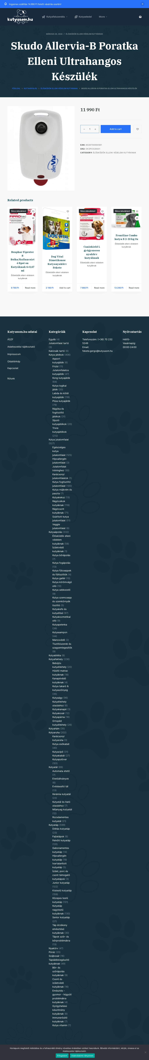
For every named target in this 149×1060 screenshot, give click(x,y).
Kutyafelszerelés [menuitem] (55, 16)
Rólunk (11, 378)
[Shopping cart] (140, 16)
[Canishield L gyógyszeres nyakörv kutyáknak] (92, 224)
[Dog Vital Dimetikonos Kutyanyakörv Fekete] (57, 229)
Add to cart (116, 129)
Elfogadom (62, 1055)
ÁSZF (10, 339)
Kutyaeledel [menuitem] (85, 16)
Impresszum (14, 354)
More (102, 16)
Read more (30, 288)
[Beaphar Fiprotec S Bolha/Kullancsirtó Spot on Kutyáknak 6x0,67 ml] (22, 226)
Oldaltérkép (13, 361)
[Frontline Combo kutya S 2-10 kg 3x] (126, 218)
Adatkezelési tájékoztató (21, 346)
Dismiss (142, 4)
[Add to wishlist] (138, 129)
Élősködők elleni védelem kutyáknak (84, 34)
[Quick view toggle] (33, 218)
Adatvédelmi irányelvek (82, 1055)
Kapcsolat (12, 368)
